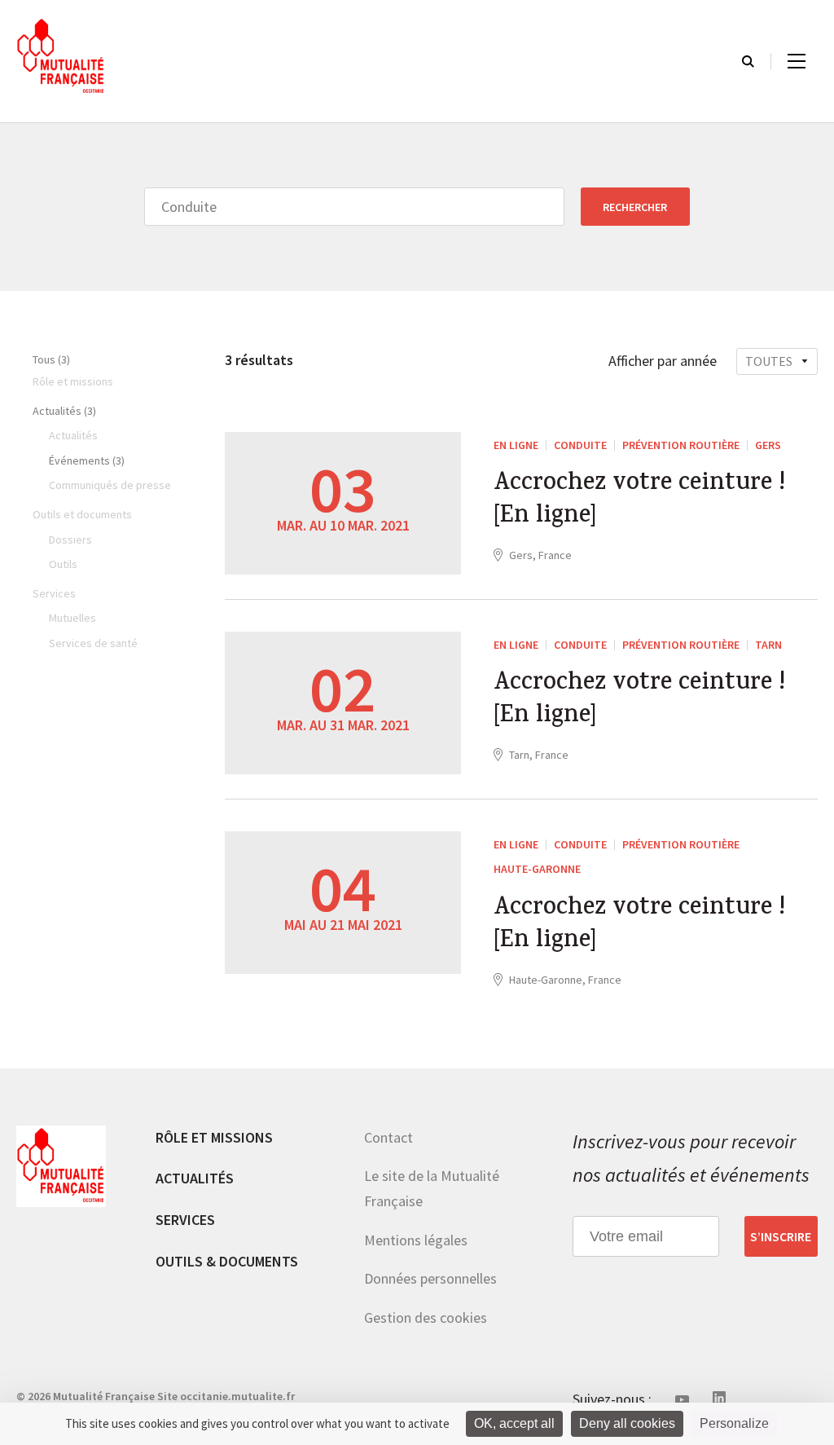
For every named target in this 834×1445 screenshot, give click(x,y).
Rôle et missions (214, 1137)
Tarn (768, 644)
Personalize (734, 1423)
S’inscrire (780, 1236)
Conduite (580, 445)
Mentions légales (415, 1240)
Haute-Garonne (537, 868)
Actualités (195, 1178)
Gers (768, 445)
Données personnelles (430, 1278)
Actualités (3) (64, 410)
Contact (388, 1137)
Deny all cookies (627, 1423)
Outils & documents (227, 1261)
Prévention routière (681, 445)
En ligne (516, 445)
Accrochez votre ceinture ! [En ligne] (639, 501)
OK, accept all (514, 1423)
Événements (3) (87, 460)
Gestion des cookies (425, 1317)
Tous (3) (51, 359)
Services (185, 1219)
